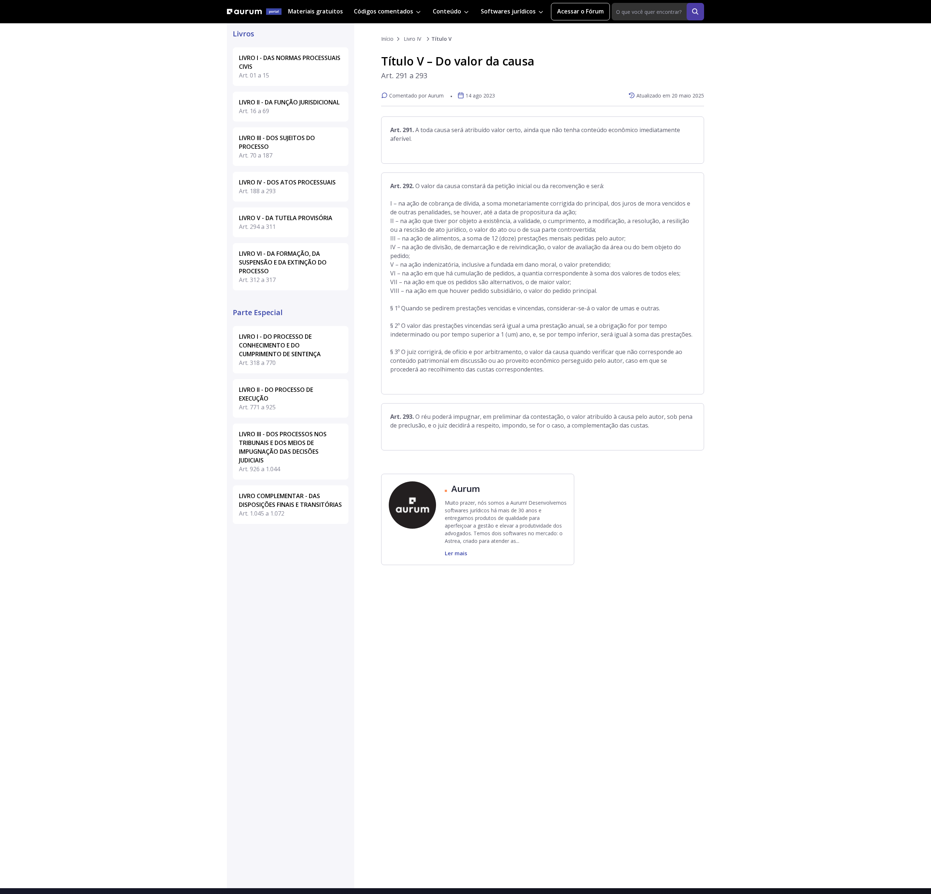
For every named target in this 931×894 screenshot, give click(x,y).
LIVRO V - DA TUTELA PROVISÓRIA (285, 222)
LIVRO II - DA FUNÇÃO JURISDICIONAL (289, 106)
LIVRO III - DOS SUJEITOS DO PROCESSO (277, 146)
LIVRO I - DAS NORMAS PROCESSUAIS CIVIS (289, 66)
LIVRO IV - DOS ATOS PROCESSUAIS (287, 186)
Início (387, 38)
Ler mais (456, 553)
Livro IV (412, 38)
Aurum (465, 488)
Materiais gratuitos (315, 11)
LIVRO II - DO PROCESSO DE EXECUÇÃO (276, 398)
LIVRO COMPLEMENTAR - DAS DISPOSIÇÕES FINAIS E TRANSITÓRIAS (290, 504)
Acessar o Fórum (580, 11)
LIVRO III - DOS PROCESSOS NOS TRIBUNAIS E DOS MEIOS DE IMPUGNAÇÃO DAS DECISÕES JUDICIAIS (283, 451)
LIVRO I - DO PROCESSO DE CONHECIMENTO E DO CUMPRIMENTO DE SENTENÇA (280, 350)
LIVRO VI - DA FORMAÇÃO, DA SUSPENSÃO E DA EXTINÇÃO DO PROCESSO (283, 267)
